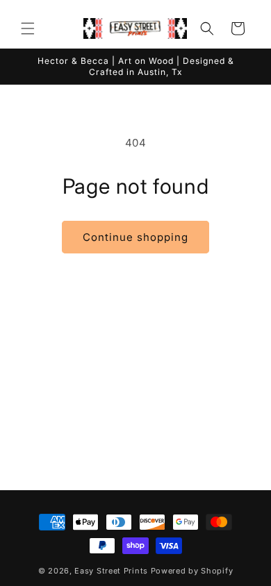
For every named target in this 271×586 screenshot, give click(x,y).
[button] (28, 28)
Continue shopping (135, 237)
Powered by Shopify (192, 571)
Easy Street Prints (111, 571)
